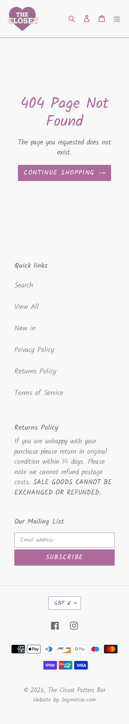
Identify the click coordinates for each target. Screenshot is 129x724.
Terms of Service (38, 393)
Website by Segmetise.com (64, 700)
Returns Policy (35, 371)
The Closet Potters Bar (76, 690)
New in (24, 328)
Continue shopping (59, 173)
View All (26, 307)
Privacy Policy (34, 350)
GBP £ (62, 603)
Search (23, 285)
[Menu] (116, 19)
